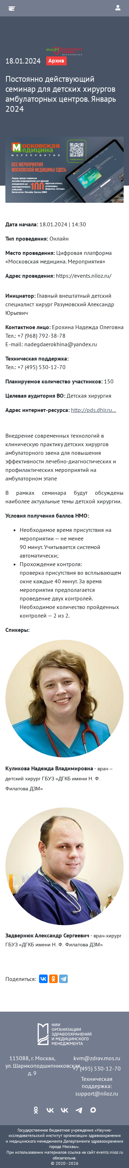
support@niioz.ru (96, 1093)
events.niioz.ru (109, 1152)
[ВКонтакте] (43, 979)
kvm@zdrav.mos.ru (96, 1058)
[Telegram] (63, 979)
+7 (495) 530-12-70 (97, 1068)
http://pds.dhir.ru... (93, 409)
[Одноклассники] (53, 979)
